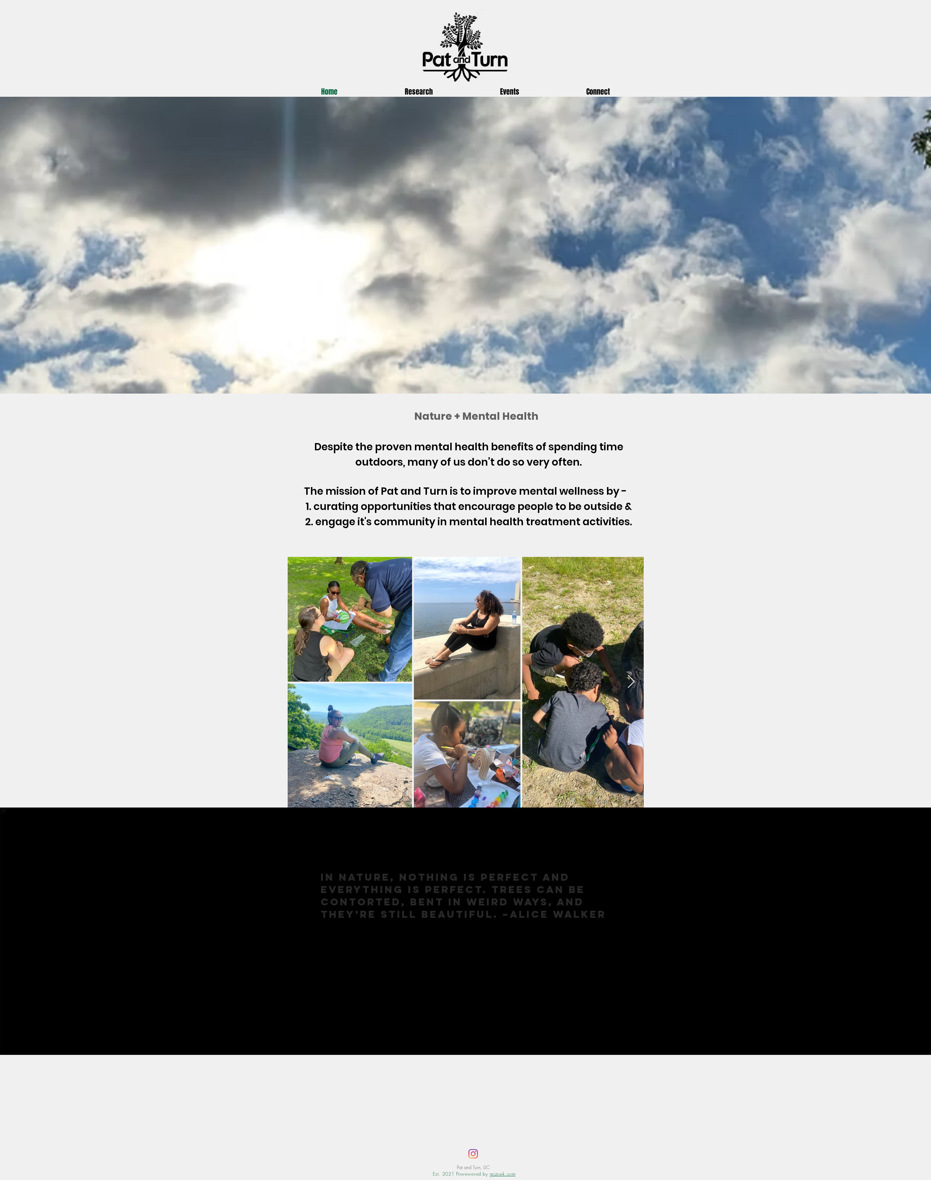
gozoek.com (502, 1174)
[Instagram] (473, 1154)
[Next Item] (631, 682)
